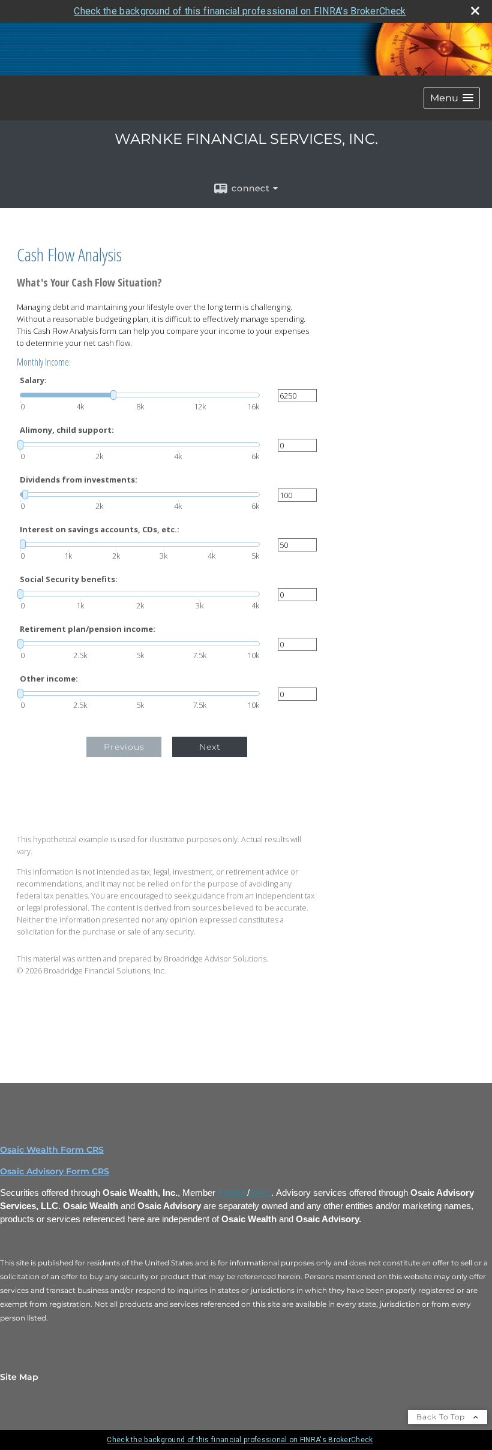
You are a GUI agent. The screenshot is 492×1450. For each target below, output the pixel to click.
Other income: (49, 679)
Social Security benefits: (69, 579)
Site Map (19, 1376)
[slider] (140, 395)
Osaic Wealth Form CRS (52, 1149)
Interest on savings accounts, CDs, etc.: (99, 529)
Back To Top (441, 1416)
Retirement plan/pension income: (87, 629)
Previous (124, 746)
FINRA (232, 1192)
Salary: (33, 380)
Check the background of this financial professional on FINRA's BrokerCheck (240, 11)
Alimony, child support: (67, 430)
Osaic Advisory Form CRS (54, 1171)
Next (210, 746)
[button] (452, 98)
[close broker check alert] (475, 11)
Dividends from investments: (78, 480)
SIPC (260, 1192)
